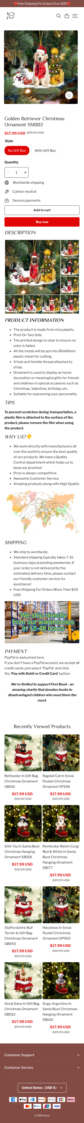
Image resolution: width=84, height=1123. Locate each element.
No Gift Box (17, 151)
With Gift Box (45, 151)
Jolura (46, 1115)
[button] (58, 15)
